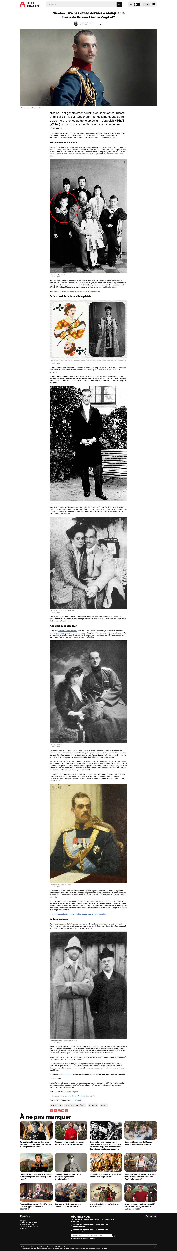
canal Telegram (72, 1092)
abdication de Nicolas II (96, 901)
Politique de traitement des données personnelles (29, 1223)
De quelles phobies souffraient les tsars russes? (104, 1205)
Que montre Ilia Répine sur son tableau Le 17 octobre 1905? (68, 1205)
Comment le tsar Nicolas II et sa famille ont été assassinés (76, 291)
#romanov (93, 1105)
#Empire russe (56, 1105)
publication (67, 1074)
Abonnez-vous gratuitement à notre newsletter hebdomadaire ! (90, 1226)
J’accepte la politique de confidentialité (84, 1238)
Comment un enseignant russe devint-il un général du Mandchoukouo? (68, 1176)
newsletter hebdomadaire (76, 1096)
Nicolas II (113, 138)
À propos (23, 1221)
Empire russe (111, 287)
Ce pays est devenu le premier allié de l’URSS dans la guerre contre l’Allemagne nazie (139, 1206)
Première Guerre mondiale (67, 631)
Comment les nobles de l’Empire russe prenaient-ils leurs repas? (138, 1143)
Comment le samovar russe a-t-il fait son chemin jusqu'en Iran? (106, 1175)
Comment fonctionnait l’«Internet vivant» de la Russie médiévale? (69, 1143)
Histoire (100, 25)
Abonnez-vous (80, 1216)
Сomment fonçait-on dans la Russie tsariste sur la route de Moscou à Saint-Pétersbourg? (140, 1176)
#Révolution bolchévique (75, 1105)
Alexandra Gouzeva (87, 23)
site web (78, 1100)
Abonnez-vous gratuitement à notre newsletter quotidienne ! (90, 1231)
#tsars (103, 1105)
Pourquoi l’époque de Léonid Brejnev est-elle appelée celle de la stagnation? (36, 1206)
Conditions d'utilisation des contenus (29, 1228)
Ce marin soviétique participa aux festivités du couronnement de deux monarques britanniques (36, 1144)
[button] (115, 3)
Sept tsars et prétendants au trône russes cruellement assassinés (80, 914)
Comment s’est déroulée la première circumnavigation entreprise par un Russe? (36, 1176)
